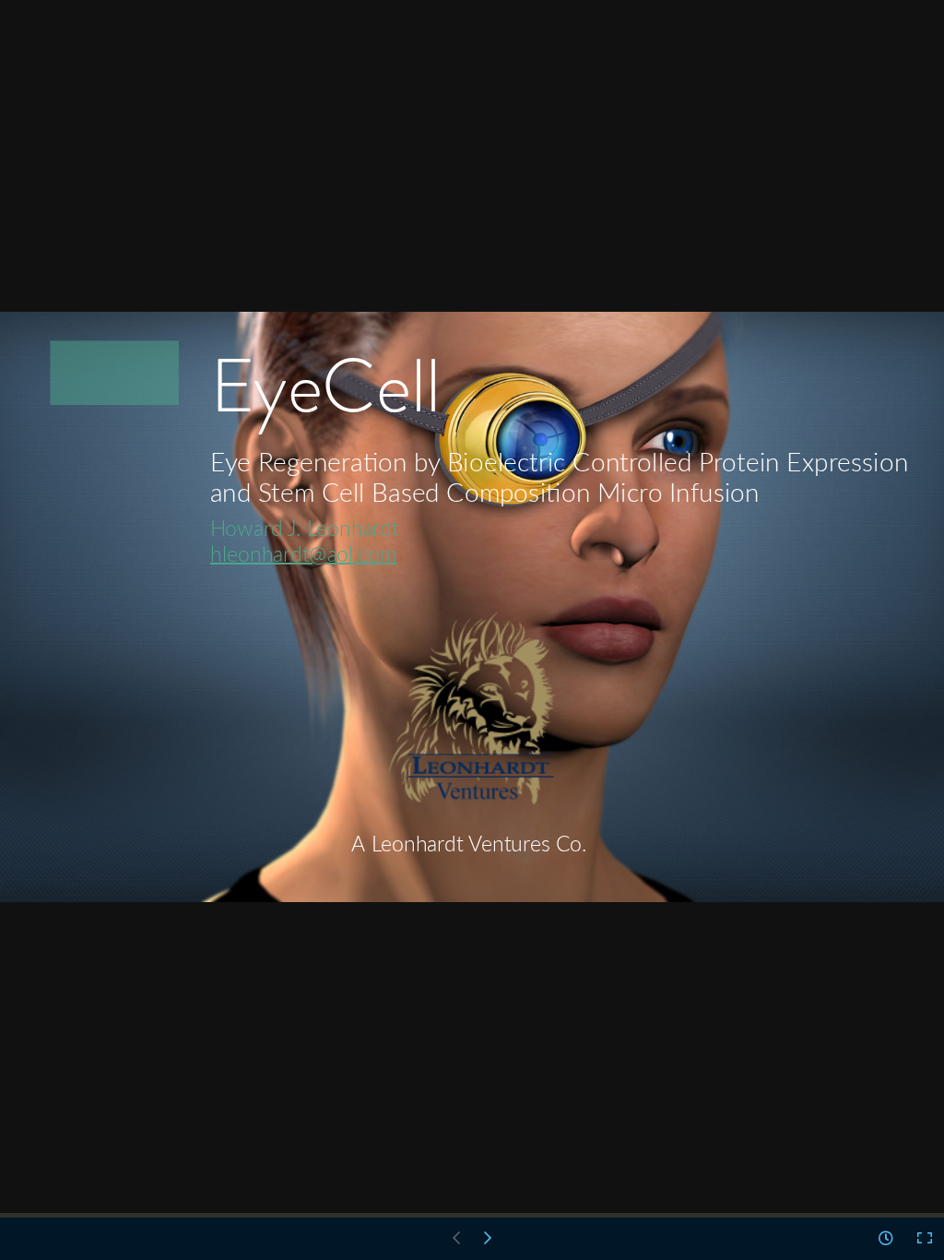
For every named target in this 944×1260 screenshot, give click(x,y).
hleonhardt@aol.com (303, 553)
